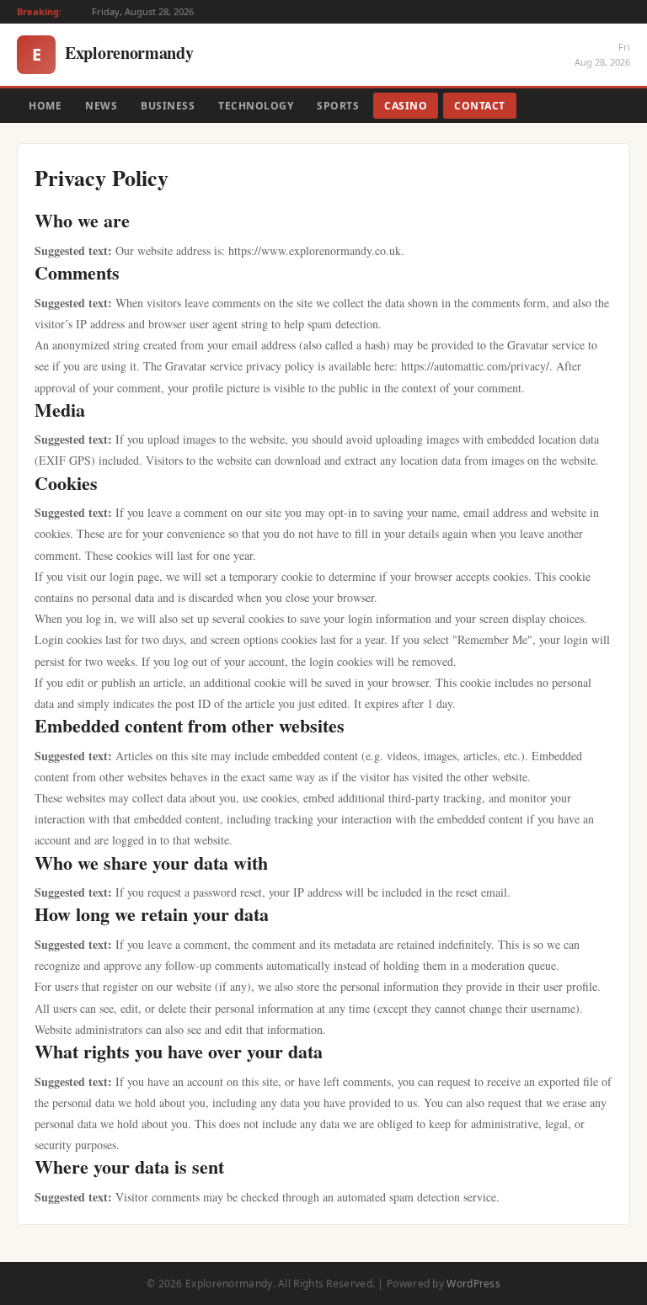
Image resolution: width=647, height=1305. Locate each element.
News (101, 106)
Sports (338, 106)
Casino (405, 106)
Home (45, 106)
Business (168, 106)
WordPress (473, 1283)
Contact (479, 106)
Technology (255, 106)
